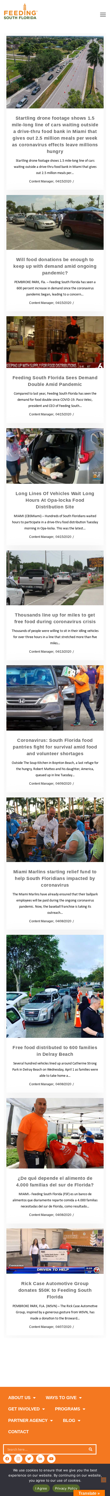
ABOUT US (19, 1397)
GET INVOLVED (24, 1409)
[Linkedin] (40, 1458)
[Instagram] (18, 1458)
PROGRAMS (67, 1409)
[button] (103, 14)
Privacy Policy (66, 1488)
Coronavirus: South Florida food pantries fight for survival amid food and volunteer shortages (55, 747)
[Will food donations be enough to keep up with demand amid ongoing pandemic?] (55, 222)
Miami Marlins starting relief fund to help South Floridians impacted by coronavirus (55, 878)
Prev (29, 1366)
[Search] (90, 1449)
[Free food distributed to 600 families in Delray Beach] (55, 986)
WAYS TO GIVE (61, 1397)
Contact (18, 1431)
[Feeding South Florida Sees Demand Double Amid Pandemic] (55, 342)
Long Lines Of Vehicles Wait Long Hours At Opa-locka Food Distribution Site (55, 500)
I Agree (41, 1488)
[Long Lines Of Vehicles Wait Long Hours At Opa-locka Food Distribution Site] (55, 455)
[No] (103, 1479)
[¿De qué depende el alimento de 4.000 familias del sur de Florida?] (55, 1133)
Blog (69, 1420)
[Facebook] (7, 1458)
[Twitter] (29, 1458)
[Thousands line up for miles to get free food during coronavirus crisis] (55, 578)
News (79, 181)
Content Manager (39, 181)
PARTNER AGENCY (28, 1420)
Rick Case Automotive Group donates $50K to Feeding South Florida (55, 1290)
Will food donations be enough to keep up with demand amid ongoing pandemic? (54, 266)
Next (81, 1366)
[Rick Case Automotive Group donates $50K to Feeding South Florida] (55, 1251)
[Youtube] (51, 1458)
